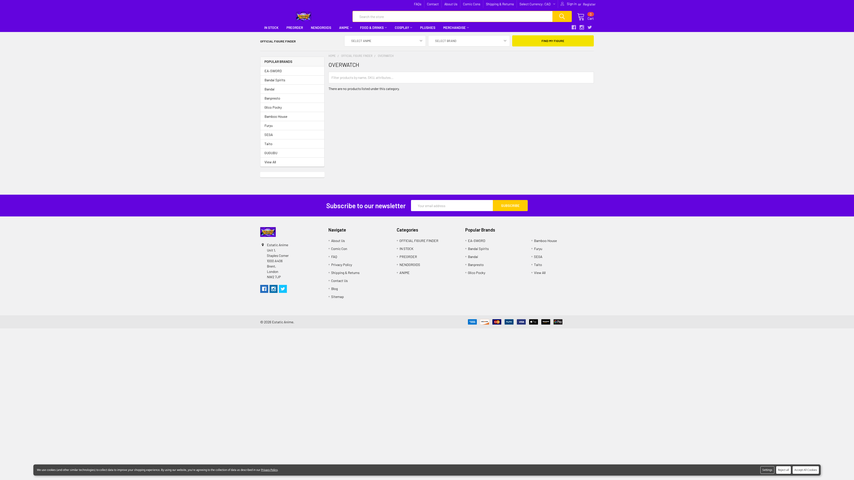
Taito (268, 144)
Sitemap (337, 296)
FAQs (417, 4)
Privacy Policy (341, 264)
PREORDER (294, 28)
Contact (433, 4)
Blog (334, 288)
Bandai (269, 89)
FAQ (334, 256)
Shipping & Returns (500, 4)
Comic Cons (471, 4)
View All (270, 162)
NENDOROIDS (321, 28)
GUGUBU (270, 153)
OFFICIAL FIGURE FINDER (418, 240)
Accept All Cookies (805, 470)
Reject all (783, 470)
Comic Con (339, 248)
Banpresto (272, 98)
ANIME (344, 28)
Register (589, 4)
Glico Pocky (273, 107)
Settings (767, 470)
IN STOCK (271, 28)
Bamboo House (275, 116)
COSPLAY (402, 28)
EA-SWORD (273, 71)
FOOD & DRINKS (372, 28)
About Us (450, 4)
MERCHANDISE (454, 28)
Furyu (268, 125)
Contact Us (339, 280)
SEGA (268, 134)
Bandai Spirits (274, 80)
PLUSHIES (427, 28)
